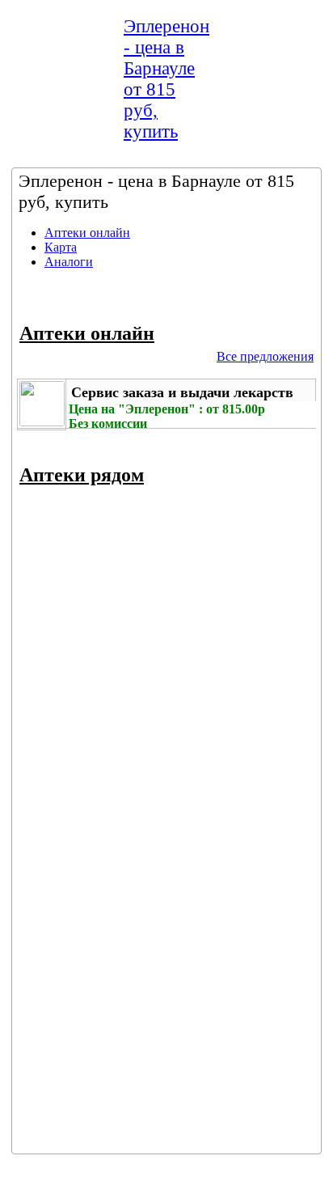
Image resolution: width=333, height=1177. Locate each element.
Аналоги (68, 262)
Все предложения (265, 356)
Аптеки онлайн (87, 232)
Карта (60, 247)
